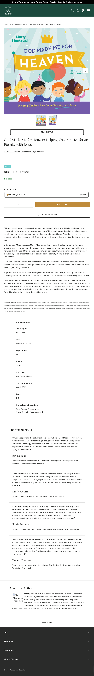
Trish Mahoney (27, 151)
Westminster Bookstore (18, 670)
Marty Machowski (12, 151)
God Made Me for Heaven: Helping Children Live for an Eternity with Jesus (35, 24)
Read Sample (47, 132)
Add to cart (63, 204)
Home (6, 24)
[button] (83, 10)
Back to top (47, 622)
